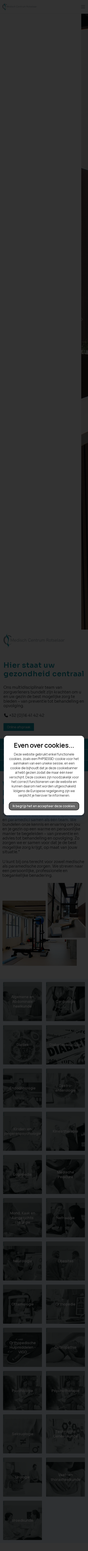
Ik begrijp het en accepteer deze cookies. (44, 806)
